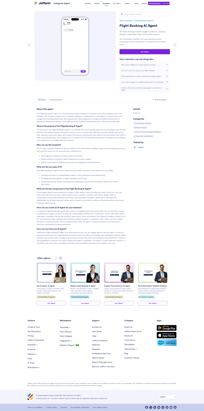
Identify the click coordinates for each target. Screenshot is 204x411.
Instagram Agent (62, 3)
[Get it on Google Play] (167, 328)
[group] (51, 285)
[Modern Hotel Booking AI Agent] (85, 273)
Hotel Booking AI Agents (79, 297)
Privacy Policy (51, 407)
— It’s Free (159, 3)
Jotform (140, 147)
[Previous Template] (29, 45)
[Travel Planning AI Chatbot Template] (152, 273)
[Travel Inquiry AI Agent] (51, 273)
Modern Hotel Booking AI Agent (82, 286)
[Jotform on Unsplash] (175, 407)
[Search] (122, 14)
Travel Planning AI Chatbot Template (152, 286)
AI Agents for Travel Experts (143, 136)
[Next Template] (174, 45)
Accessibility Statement (80, 407)
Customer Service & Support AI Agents (147, 132)
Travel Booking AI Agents (144, 20)
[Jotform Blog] (162, 407)
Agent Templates (126, 20)
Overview (41, 100)
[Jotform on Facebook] (146, 407)
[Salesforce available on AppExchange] (167, 342)
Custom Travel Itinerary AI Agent (117, 286)
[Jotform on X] (150, 407)
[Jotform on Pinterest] (166, 407)
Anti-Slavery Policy (100, 407)
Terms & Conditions (35, 407)
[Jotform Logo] (42, 3)
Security (64, 407)
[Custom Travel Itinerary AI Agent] (119, 273)
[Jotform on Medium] (158, 407)
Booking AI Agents (140, 128)
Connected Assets (55, 100)
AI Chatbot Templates (146, 297)
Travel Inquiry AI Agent (46, 286)
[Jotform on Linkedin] (154, 407)
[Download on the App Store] (167, 335)
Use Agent (145, 52)
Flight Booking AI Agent (138, 25)
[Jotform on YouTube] (171, 407)
